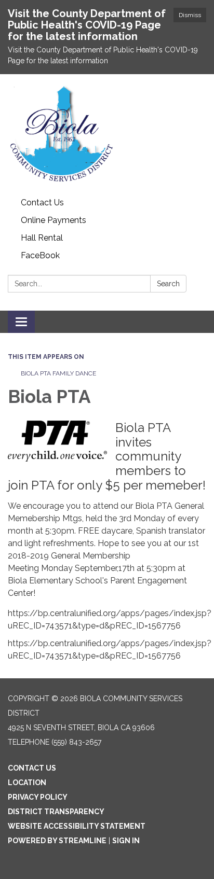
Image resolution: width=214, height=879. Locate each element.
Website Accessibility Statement (76, 826)
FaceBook (40, 255)
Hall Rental (42, 238)
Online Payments (53, 220)
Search (168, 284)
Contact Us (42, 202)
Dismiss (190, 15)
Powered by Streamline (57, 840)
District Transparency (56, 811)
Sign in (126, 840)
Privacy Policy (38, 797)
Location (27, 782)
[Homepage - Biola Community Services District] (107, 134)
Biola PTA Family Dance (59, 373)
